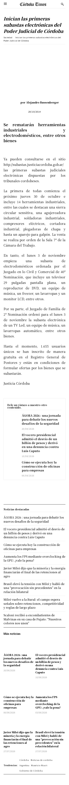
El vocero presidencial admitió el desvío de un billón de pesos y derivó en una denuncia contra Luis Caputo (40, 443)
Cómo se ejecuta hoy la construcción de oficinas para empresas (41, 466)
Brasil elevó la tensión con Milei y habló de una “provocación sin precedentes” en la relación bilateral (50, 739)
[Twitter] (26, 49)
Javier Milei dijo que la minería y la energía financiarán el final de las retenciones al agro (18, 739)
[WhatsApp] (42, 49)
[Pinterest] (34, 49)
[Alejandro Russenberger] (15, 102)
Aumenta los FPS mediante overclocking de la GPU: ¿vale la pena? (48, 702)
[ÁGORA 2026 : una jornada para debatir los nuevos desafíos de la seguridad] (12, 418)
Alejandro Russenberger (42, 102)
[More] (59, 49)
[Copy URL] (50, 49)
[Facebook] (18, 49)
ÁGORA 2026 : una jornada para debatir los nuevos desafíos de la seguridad (41, 419)
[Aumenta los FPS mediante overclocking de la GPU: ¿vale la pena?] (50, 688)
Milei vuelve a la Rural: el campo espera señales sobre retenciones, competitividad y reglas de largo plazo (34, 603)
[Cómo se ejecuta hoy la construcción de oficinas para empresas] (12, 464)
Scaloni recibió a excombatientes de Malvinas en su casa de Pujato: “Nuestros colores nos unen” (32, 619)
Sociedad (8, 37)
